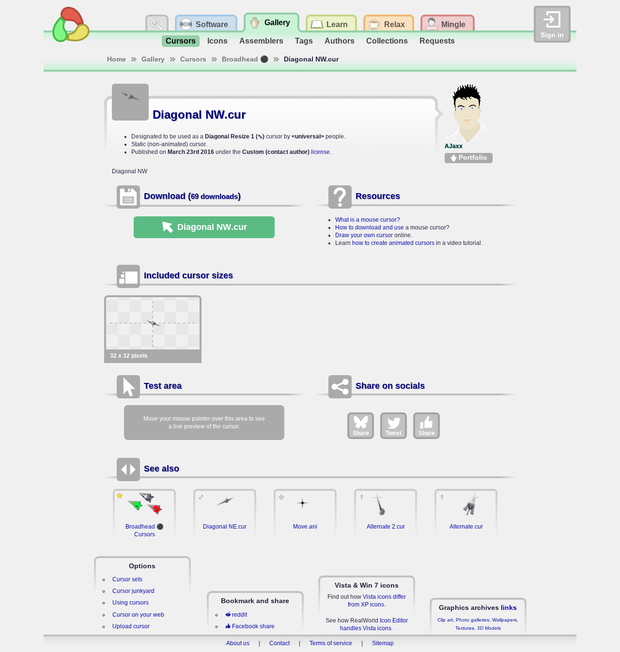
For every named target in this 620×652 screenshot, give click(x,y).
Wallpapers (504, 619)
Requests (437, 41)
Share (361, 433)
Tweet (394, 433)
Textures (464, 628)
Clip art (445, 619)
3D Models (489, 628)
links (509, 607)
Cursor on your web (138, 614)
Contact (279, 643)
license (320, 152)
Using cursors (130, 602)
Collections (387, 41)
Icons (217, 41)
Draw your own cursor (364, 235)
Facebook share (253, 626)
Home (116, 59)
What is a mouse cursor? (367, 219)
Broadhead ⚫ (245, 59)
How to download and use (369, 227)
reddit (239, 614)
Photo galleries (472, 619)
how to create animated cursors (393, 243)
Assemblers (261, 41)
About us (237, 643)
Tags (304, 41)
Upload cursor (131, 626)
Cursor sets (127, 579)
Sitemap (383, 643)
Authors (340, 41)
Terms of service (331, 643)
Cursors (181, 41)
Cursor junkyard (133, 591)
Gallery (153, 59)
